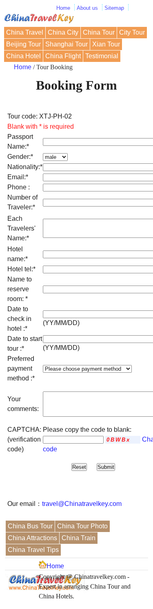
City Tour (132, 32)
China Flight (63, 56)
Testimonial (101, 56)
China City (63, 32)
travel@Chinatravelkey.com (82, 503)
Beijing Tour (23, 44)
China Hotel (23, 56)
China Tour (99, 32)
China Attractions (32, 537)
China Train (78, 537)
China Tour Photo (82, 526)
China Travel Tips (33, 549)
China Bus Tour (30, 526)
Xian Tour (106, 44)
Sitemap (114, 8)
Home (63, 8)
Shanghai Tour (66, 44)
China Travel (24, 32)
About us (87, 8)
